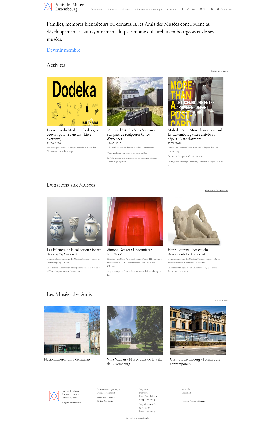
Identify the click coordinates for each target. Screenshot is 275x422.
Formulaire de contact (106, 398)
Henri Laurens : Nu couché (188, 250)
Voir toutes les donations (216, 190)
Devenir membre (63, 50)
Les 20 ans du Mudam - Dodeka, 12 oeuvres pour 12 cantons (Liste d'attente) (72, 134)
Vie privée (186, 390)
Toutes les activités (219, 71)
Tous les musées (220, 300)
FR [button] (204, 9)
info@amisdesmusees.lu (71, 403)
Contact (171, 9)
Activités (112, 9)
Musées (126, 9)
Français (185, 401)
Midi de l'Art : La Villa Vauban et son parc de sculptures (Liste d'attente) (132, 134)
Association (97, 9)
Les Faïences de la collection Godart (74, 250)
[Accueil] (65, 7)
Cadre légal (186, 393)
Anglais (193, 401)
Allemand (201, 401)
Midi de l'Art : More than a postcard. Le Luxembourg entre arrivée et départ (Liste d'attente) (195, 134)
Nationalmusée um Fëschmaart (67, 360)
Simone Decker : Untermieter (129, 250)
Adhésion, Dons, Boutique (148, 9)
